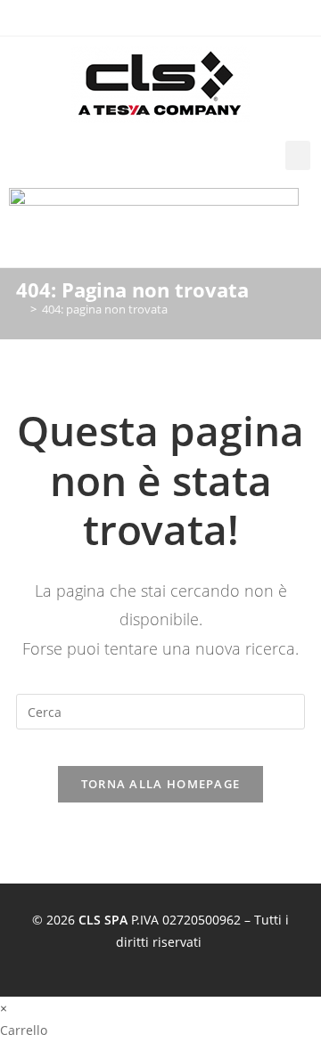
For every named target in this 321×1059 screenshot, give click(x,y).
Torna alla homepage (161, 784)
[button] (297, 155)
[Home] (20, 309)
